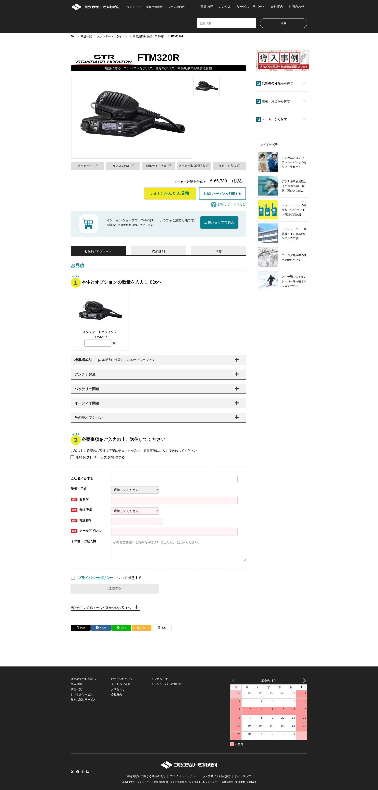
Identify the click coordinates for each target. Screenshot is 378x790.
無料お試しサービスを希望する (100, 457)
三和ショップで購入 (219, 222)
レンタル (225, 6)
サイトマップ (242, 776)
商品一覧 (76, 689)
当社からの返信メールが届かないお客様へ (101, 607)
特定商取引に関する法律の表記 (146, 776)
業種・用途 (79, 488)
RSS (87, 771)
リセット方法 (227, 165)
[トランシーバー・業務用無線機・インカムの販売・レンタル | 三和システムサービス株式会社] (189, 767)
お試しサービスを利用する (222, 193)
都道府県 (82, 509)
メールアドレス (86, 530)
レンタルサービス (82, 694)
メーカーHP (86, 165)
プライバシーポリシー (95, 578)
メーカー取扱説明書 (192, 165)
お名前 (80, 499)
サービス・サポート (251, 6)
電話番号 (82, 520)
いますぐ (170, 193)
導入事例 (76, 684)
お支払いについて (122, 678)
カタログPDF (121, 165)
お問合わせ (296, 6)
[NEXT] (303, 680)
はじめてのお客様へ (83, 678)
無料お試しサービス (83, 699)
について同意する (110, 578)
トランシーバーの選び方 (166, 684)
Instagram (82, 771)
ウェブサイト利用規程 (216, 776)
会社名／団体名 (82, 478)
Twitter (72, 771)
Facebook (77, 771)
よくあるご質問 (120, 684)
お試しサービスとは (232, 204)
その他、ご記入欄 (83, 541)
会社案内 (277, 6)
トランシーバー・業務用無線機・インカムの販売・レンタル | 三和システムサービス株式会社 (184, 782)
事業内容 (206, 6)
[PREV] (234, 680)
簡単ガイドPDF (156, 165)
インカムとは (159, 678)
